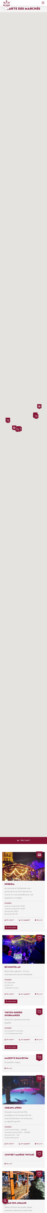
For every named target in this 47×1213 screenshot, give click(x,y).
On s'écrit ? (10, 920)
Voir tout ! (25, 840)
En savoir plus (11, 927)
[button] (39, 408)
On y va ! (39, 920)
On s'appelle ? (25, 920)
